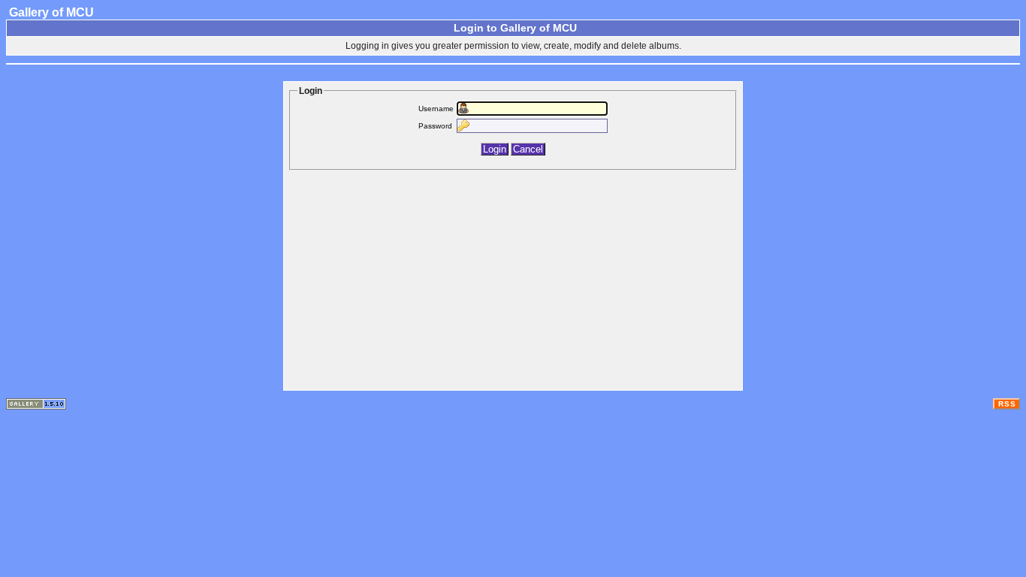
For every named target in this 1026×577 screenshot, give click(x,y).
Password (435, 126)
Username (436, 108)
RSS (1007, 404)
